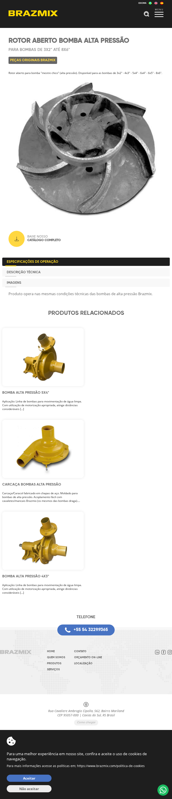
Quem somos (56, 657)
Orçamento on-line (88, 657)
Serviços (53, 669)
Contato (80, 651)
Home (51, 651)
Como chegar (86, 722)
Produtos (54, 663)
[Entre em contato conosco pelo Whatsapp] (163, 790)
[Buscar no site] (146, 14)
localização (83, 663)
